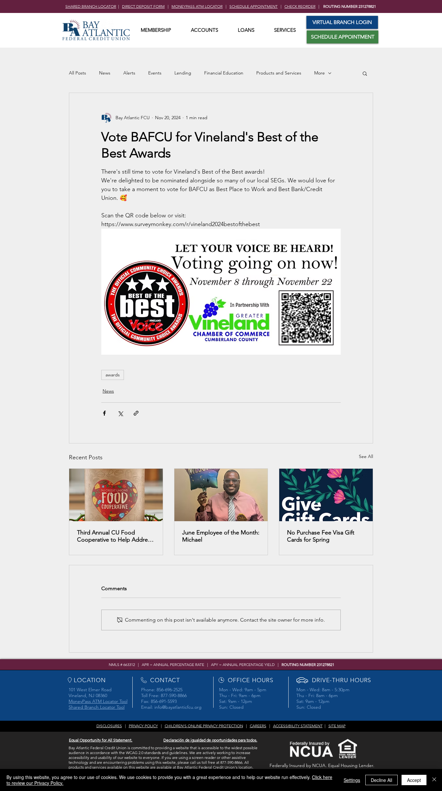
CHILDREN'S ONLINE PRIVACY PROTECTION (204, 725)
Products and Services (278, 73)
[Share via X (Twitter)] (120, 413)
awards (112, 375)
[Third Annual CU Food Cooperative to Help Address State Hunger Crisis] (116, 495)
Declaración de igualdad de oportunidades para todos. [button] (210, 740)
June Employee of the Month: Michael (221, 536)
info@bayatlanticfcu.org (178, 707)
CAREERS (258, 725)
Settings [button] (352, 780)
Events (154, 73)
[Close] (434, 780)
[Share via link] (136, 413)
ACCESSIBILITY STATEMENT (298, 725)
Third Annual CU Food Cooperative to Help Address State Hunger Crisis (115, 536)
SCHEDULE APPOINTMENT (253, 6)
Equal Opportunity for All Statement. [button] (100, 740)
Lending (182, 73)
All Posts (77, 73)
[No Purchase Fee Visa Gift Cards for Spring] (326, 495)
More (319, 73)
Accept (414, 780)
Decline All (381, 780)
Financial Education (223, 73)
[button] (156, 30)
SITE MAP (337, 725)
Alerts (129, 73)
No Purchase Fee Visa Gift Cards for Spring (320, 536)
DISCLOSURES (109, 725)
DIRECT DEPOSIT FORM (143, 6)
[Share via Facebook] (104, 413)
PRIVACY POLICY (143, 725)
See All (366, 456)
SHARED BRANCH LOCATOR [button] (90, 6)
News (104, 73)
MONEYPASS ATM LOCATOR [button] (197, 6)
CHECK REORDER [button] (299, 6)
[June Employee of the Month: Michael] (221, 495)
